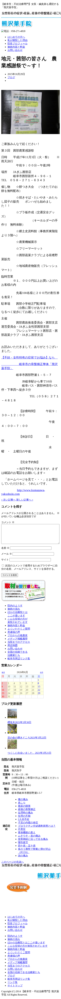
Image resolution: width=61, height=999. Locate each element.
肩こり (21, 802)
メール (6, 553)
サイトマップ (15, 985)
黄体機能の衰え (27, 832)
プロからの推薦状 (18, 635)
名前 (5, 548)
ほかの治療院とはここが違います (26, 942)
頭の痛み (23, 855)
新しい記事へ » (24, 499)
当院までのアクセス (19, 642)
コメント (7, 522)
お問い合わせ (15, 50)
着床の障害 (24, 806)
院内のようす (15, 605)
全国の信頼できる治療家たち (24, 972)
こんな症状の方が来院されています (28, 945)
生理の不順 (24, 816)
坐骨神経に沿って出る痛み (33, 839)
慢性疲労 (23, 842)
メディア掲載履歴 (18, 638)
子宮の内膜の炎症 (28, 822)
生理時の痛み (25, 812)
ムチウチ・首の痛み (29, 835)
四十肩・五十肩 (27, 845)
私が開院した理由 (18, 40)
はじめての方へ (16, 37)
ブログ (11, 77)
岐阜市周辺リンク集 (19, 658)
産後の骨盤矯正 (27, 809)
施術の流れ (14, 609)
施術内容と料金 (16, 47)
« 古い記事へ (8, 499)
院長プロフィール (18, 43)
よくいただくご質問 (19, 628)
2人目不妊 (23, 819)
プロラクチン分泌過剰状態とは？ (37, 825)
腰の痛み (23, 799)
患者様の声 (14, 632)
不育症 (21, 829)
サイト (5, 559)
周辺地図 (13, 645)
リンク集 (13, 982)
